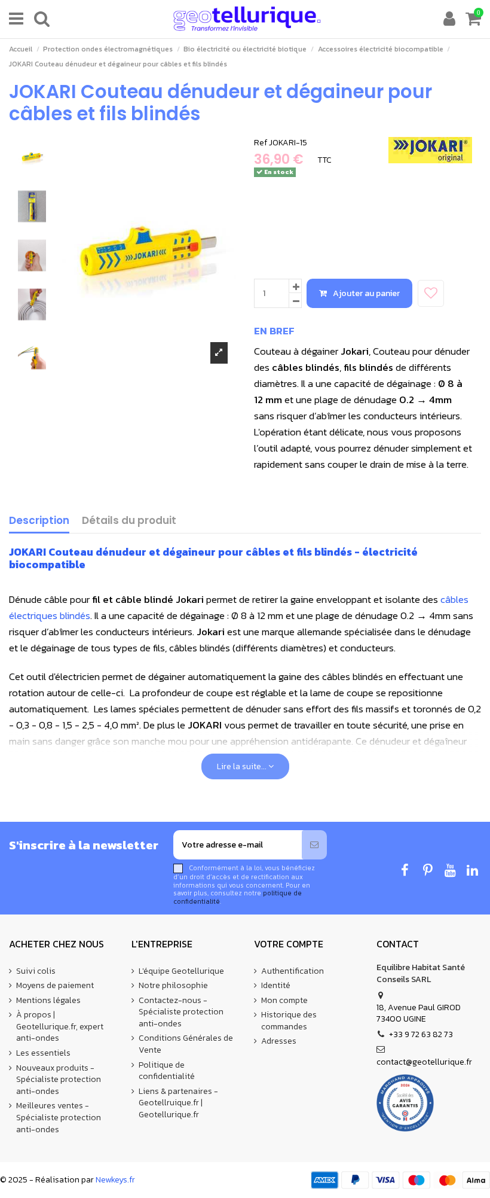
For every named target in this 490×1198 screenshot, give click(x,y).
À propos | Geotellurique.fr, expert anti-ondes (59, 1026)
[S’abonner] (314, 844)
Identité (275, 986)
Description (39, 521)
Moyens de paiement (55, 986)
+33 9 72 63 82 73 (421, 1034)
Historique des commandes (289, 1020)
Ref (260, 143)
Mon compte (284, 1001)
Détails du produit (129, 521)
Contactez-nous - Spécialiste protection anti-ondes (181, 1012)
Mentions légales (48, 1001)
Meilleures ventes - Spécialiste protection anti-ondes (58, 1117)
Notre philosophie (173, 986)
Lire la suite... (242, 766)
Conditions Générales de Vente (186, 1044)
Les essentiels (43, 1053)
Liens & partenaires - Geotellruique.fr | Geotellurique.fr (178, 1103)
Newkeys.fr (115, 1179)
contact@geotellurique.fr (424, 1062)
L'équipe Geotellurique (181, 971)
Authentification (292, 971)
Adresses (278, 1041)
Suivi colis (36, 971)
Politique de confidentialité (167, 1071)
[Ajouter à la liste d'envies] (431, 293)
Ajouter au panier (366, 293)
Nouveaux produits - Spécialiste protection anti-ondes (58, 1080)
